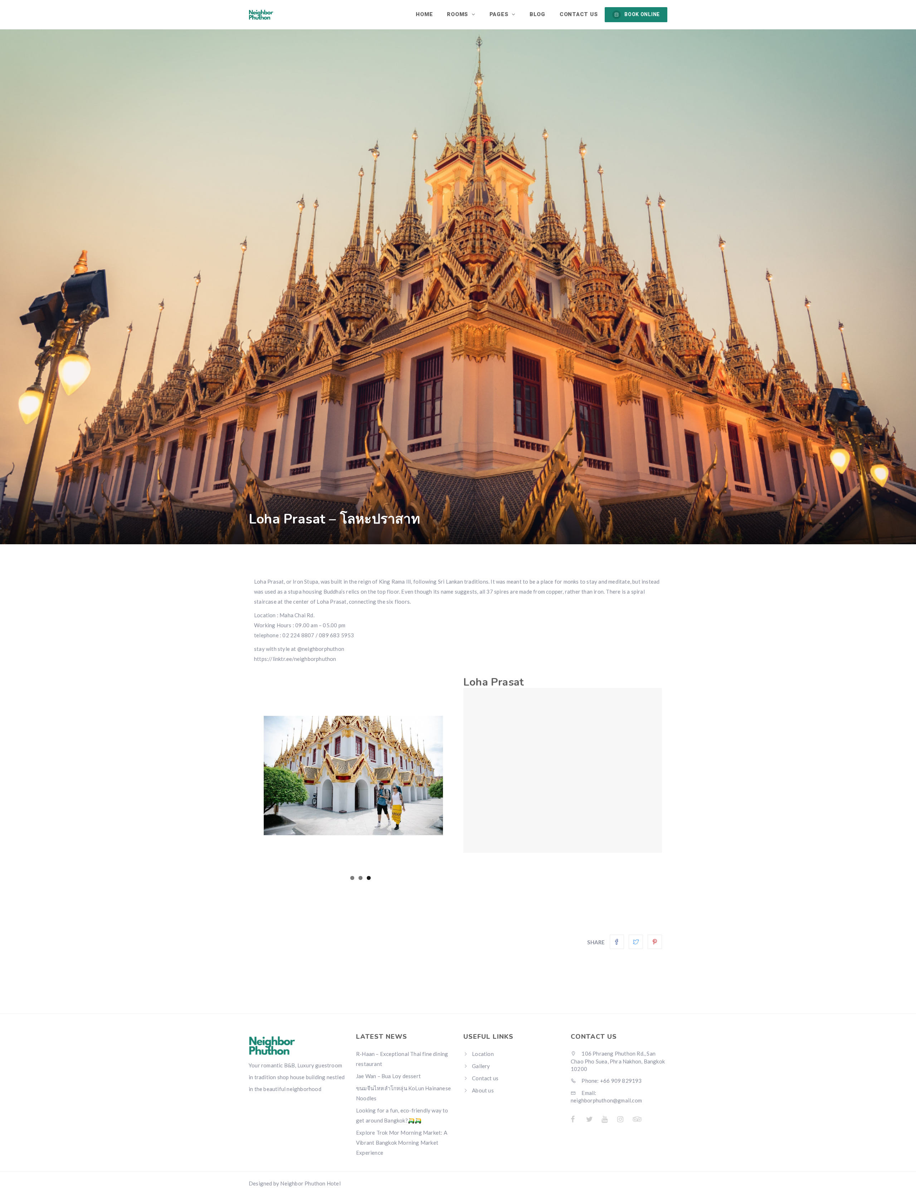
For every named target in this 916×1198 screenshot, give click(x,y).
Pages (499, 14)
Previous (245, 774)
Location (483, 1054)
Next (462, 774)
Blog (537, 14)
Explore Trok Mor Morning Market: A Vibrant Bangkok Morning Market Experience (401, 1142)
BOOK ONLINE (642, 14)
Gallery (481, 1066)
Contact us (579, 14)
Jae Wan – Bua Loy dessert (388, 1076)
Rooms (458, 14)
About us (483, 1090)
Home (424, 14)
